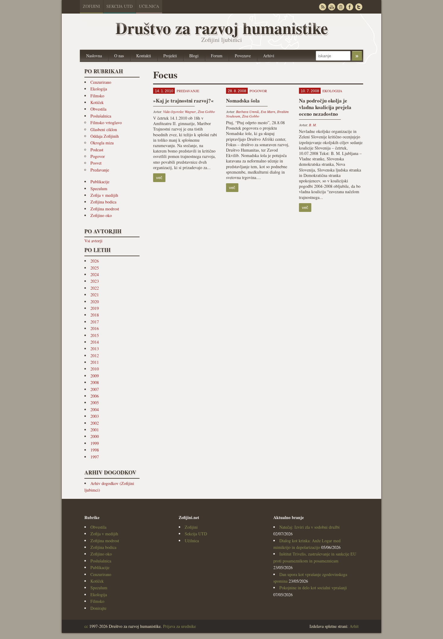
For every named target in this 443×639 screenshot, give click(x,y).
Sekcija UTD (119, 6)
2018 (94, 315)
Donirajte (98, 608)
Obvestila (98, 109)
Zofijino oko (101, 215)
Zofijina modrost (104, 209)
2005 (94, 402)
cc (86, 626)
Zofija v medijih (104, 195)
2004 (94, 409)
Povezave (243, 55)
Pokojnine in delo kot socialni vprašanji (313, 587)
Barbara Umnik (247, 111)
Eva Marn (268, 111)
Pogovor (97, 156)
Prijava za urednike (179, 626)
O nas (119, 55)
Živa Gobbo (206, 111)
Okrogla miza (102, 143)
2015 (94, 335)
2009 (94, 376)
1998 (94, 450)
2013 (94, 348)
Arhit (354, 626)
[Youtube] (331, 6)
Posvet (96, 163)
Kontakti (143, 55)
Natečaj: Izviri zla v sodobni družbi (309, 527)
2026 (94, 261)
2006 (94, 396)
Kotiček (97, 102)
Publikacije (99, 181)
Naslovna (94, 55)
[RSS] (322, 6)
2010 (94, 369)
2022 (94, 288)
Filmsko (97, 96)
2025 (94, 268)
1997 (94, 457)
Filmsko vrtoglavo (106, 122)
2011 (94, 362)
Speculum (98, 188)
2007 (94, 389)
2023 (94, 281)
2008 (94, 382)
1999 (94, 443)
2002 (94, 423)
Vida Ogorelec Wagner (179, 111)
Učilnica (149, 6)
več (159, 177)
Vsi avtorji (93, 241)
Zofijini (91, 6)
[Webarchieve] (340, 6)
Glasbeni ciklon (103, 129)
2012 (94, 355)
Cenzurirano (100, 82)
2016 (94, 328)
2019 (94, 308)
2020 (94, 301)
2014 (94, 342)
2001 (94, 430)
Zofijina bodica (103, 202)
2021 (94, 294)
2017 (94, 322)
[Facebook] (349, 6)
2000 (94, 436)
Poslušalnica (100, 116)
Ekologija (98, 89)
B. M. (313, 124)
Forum (216, 55)
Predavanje (99, 170)
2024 (94, 274)
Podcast (96, 150)
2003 (94, 416)
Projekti (170, 55)
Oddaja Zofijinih (104, 136)
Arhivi (268, 55)
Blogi (194, 55)
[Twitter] (358, 6)
